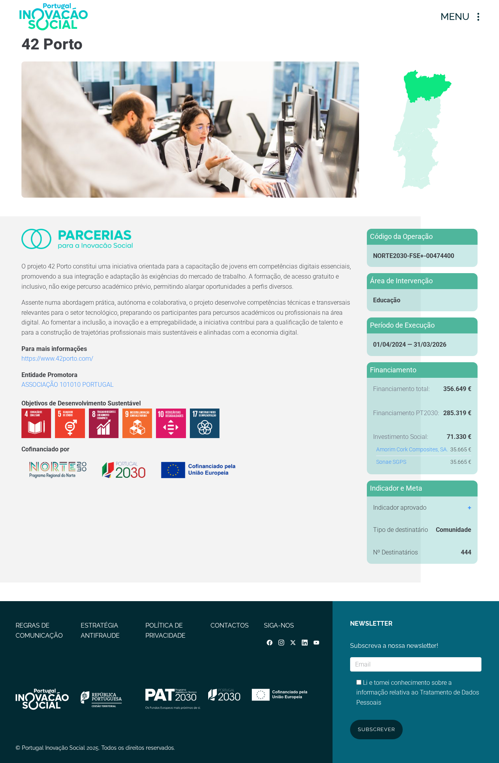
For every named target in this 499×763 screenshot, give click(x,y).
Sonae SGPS (391, 462)
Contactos (230, 625)
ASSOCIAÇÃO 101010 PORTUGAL (67, 384)
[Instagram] (281, 643)
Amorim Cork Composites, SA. (412, 449)
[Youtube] (316, 643)
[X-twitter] (293, 643)
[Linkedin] (305, 643)
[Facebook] (270, 643)
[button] (460, 16)
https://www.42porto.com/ (57, 358)
